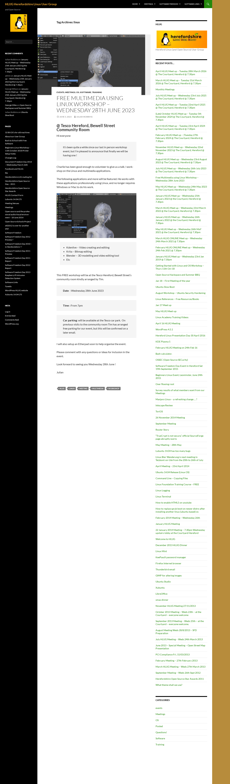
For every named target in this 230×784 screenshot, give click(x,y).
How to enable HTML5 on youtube (173, 502)
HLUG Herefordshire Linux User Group (31, 4)
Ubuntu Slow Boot (165, 286)
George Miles (11, 105)
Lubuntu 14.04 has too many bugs (173, 450)
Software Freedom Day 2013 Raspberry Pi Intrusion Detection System (17, 275)
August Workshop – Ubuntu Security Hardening (180, 292)
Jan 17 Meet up (163, 305)
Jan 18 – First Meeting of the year (173, 280)
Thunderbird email (165, 569)
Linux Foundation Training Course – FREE (177, 484)
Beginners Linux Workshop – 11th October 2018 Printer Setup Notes (17, 150)
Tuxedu (8, 286)
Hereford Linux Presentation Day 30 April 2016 (180, 335)
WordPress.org (12, 324)
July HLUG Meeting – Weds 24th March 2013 (179, 639)
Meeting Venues (12, 203)
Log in (7, 311)
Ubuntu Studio (163, 581)
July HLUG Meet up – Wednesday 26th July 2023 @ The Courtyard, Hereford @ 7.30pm (181, 170)
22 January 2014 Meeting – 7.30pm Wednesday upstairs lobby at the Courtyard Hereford (180, 531)
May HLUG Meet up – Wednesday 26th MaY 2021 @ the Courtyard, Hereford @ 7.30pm (178, 231)
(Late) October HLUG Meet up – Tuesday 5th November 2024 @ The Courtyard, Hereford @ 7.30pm (180, 116)
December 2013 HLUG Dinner (171, 545)
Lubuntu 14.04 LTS (13, 199)
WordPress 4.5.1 (164, 329)
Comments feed (12, 319)
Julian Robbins (84, 116)
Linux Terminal (163, 496)
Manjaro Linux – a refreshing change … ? (176, 399)
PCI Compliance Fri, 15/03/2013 (173, 654)
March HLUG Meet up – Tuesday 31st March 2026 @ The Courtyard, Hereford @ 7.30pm (179, 82)
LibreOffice (161, 593)
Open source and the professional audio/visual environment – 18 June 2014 (17, 214)
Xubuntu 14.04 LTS (13, 294)
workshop (113, 388)
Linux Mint (161, 551)
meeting (83, 388)
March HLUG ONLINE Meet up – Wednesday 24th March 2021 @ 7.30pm (179, 240)
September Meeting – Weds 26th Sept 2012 (178, 672)
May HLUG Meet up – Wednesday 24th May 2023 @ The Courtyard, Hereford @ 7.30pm (181, 188)
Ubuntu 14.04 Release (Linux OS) (172, 472)
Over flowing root (165, 384)
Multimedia (98, 388)
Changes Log (10, 157)
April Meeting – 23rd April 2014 (172, 466)
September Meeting (166, 423)
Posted (159, 726)
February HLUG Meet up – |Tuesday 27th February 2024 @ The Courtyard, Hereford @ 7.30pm (179, 138)
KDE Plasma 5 (163, 341)
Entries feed (10, 315)
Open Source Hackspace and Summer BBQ (178, 274)
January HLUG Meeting (168, 523)
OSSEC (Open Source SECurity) (172, 359)
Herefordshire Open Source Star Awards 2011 (180, 678)
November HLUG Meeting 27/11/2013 (176, 605)
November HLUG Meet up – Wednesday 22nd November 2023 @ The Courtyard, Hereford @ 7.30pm (180, 150)
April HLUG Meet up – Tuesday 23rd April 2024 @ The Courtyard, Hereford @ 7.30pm (180, 127)
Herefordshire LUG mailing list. (18, 177)
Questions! (161, 732)
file (6, 173)
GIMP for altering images (169, 575)
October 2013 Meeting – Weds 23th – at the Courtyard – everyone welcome (178, 613)
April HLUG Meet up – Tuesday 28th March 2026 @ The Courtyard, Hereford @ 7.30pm (181, 73)
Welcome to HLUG (165, 539)
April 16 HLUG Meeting (168, 323)
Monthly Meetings (165, 89)
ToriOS (159, 411)
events (60, 92)
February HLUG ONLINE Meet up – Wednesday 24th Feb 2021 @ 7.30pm (180, 249)
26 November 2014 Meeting (170, 417)
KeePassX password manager (171, 557)
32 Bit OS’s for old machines (17, 132)
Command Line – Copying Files (172, 478)
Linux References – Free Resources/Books (177, 299)
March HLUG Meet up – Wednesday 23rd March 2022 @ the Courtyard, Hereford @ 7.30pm (181, 209)
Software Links (192, 4)
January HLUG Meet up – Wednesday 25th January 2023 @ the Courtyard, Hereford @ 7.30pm (178, 198)
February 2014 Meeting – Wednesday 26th (178, 517)
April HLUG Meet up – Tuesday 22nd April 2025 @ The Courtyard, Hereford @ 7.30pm (180, 106)
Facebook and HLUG (14, 169)
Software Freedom (168, 4)
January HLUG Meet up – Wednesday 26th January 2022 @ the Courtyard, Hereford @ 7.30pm (178, 220)
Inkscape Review (164, 405)
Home (135, 4)
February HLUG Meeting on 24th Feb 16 (176, 347)
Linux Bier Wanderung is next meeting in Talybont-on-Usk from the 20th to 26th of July (179, 458)
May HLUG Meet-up (166, 311)
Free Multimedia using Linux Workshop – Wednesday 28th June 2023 (96, 104)
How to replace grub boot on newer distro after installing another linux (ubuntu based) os (180, 510)
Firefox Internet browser (168, 563)
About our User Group (15, 136)
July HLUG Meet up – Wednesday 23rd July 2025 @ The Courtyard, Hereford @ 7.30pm (181, 97)
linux (72, 388)
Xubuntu (160, 587)
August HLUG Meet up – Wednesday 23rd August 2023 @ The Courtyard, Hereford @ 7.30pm (181, 161)
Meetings (148, 4)
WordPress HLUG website (16, 290)
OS (77, 92)
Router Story (162, 429)
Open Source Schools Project (18, 221)
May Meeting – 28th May (169, 444)
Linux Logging (163, 490)
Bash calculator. (164, 353)
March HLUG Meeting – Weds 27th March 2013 (180, 666)
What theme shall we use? (169, 684)
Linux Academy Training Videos (172, 317)
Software (85, 92)
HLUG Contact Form (14, 195)
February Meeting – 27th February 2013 (177, 660)
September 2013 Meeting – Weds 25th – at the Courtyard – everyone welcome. (180, 623)
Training (97, 92)
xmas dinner (162, 599)
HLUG (61, 388)
